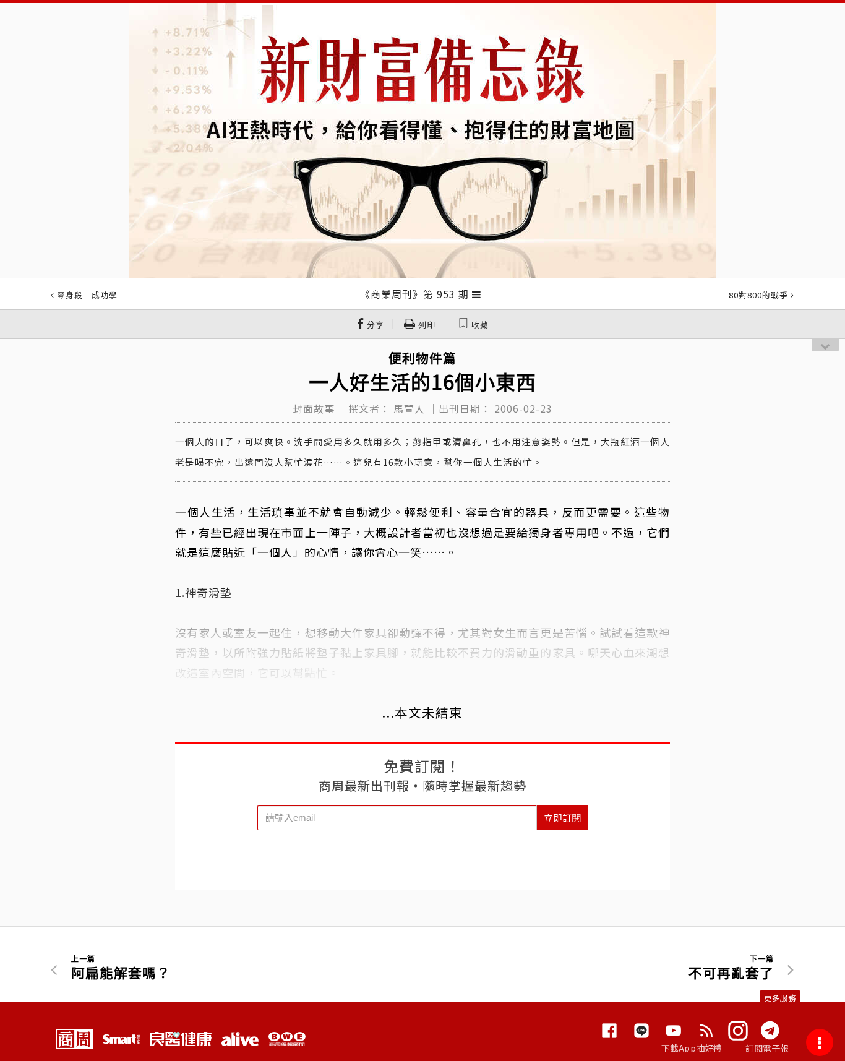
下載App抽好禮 (692, 1048)
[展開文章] (476, 293)
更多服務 (780, 997)
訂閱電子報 (767, 1048)
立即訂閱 (562, 817)
